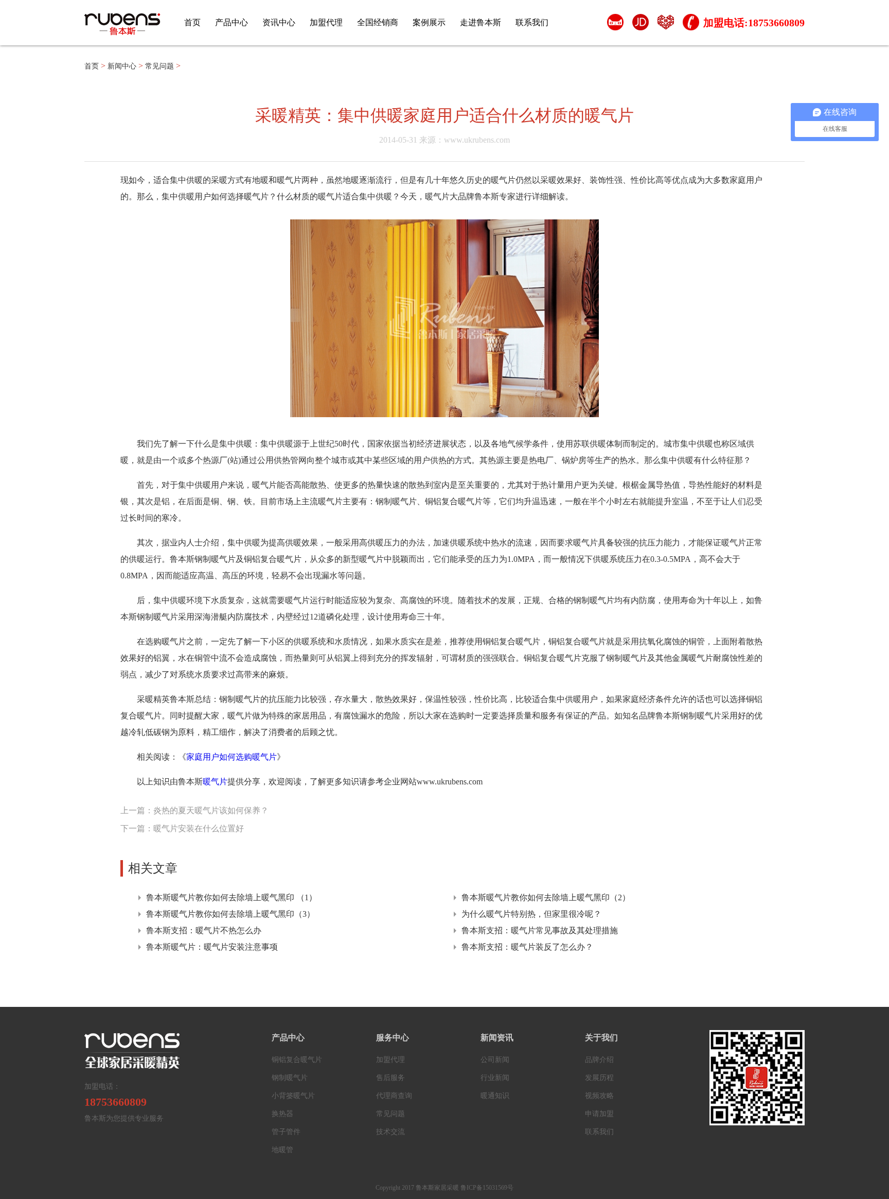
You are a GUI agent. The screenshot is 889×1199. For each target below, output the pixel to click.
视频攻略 (599, 1096)
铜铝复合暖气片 (297, 1060)
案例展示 (429, 22)
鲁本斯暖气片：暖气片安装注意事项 (212, 947)
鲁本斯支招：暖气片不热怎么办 (203, 930)
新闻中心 (122, 66)
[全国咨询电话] (690, 25)
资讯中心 (278, 22)
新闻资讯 (497, 1037)
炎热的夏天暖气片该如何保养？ (211, 810)
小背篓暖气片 (293, 1096)
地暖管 (282, 1150)
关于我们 (601, 1037)
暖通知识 (495, 1096)
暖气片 (215, 781)
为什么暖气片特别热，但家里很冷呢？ (531, 914)
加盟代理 (326, 22)
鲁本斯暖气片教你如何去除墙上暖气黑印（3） (230, 914)
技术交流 (390, 1132)
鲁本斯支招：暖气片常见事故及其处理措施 (539, 930)
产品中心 (231, 22)
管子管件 (286, 1132)
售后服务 (390, 1078)
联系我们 (531, 22)
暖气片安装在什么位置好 (198, 828)
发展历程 (599, 1078)
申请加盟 (599, 1114)
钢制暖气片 (290, 1078)
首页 (192, 22)
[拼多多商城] (665, 25)
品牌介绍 (599, 1060)
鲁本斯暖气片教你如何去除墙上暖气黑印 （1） (231, 897)
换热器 (282, 1114)
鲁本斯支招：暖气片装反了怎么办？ (527, 947)
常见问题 (159, 66)
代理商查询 (394, 1096)
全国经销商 (377, 22)
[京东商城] (640, 25)
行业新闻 (495, 1078)
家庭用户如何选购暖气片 (231, 756)
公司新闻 (495, 1060)
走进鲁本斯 (480, 22)
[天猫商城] (615, 25)
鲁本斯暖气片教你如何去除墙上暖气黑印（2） (545, 897)
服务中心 (392, 1037)
